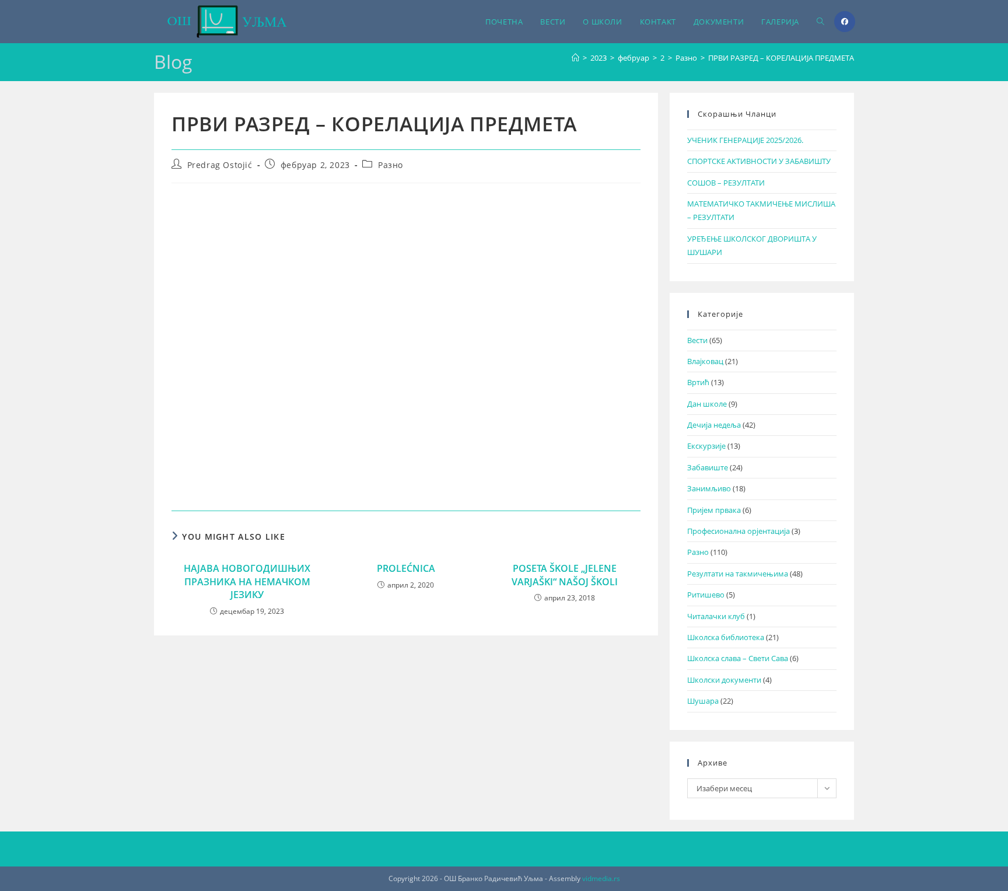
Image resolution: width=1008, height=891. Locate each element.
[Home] (575, 58)
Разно (390, 164)
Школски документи (724, 680)
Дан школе (707, 404)
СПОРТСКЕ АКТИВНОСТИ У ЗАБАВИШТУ (759, 161)
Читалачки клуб (716, 616)
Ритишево (705, 594)
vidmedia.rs (601, 878)
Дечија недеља (714, 425)
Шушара (703, 701)
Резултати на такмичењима (737, 573)
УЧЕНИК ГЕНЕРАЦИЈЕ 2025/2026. (745, 140)
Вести (697, 340)
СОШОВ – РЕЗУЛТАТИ (726, 182)
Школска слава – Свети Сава (737, 658)
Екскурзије (706, 446)
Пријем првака (714, 510)
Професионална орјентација (738, 531)
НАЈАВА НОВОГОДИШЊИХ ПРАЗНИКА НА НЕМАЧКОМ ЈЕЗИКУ (247, 581)
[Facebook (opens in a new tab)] (844, 21)
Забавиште (707, 467)
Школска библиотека (725, 637)
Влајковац (705, 361)
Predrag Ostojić (220, 164)
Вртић (698, 382)
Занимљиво (709, 488)
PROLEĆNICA (406, 568)
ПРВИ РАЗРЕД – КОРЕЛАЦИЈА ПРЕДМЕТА (781, 58)
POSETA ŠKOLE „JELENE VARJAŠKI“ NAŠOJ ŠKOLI (565, 575)
